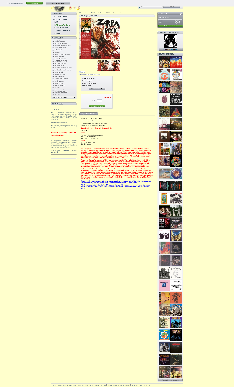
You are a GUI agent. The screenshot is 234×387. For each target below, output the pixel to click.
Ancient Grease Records (63, 70)
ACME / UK (58, 50)
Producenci (57, 38)
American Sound (60, 63)
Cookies (127, 385)
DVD (56, 22)
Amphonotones (60, 65)
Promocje (54, 385)
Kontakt (97, 385)
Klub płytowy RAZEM (138, 385)
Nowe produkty (166, 54)
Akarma (57, 52)
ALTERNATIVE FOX (61, 61)
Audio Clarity (59, 83)
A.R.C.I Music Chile (61, 43)
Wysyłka (103, 385)
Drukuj (83, 72)
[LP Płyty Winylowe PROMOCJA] (170, 47)
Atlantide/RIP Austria (61, 79)
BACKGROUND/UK (61, 92)
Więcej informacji (58, 3)
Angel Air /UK (59, 72)
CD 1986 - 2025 (60, 17)
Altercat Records (60, 59)
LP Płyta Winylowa (62, 25)
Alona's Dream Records (62, 54)
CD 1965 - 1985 (60, 19)
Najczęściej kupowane (76, 385)
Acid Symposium (60, 48)
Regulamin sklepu (113, 385)
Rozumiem (34, 3)
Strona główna (84, 13)
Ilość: (94, 100)
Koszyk (162, 13)
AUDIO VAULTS (60, 85)
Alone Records (59, 56)
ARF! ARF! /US (60, 76)
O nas (122, 385)
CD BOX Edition (61, 28)
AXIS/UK (57, 87)
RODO (148, 385)
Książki (57, 33)
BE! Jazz (58, 94)
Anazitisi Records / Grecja (63, 67)
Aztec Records (60, 90)
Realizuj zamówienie (170, 26)
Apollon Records (60, 74)
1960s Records (60, 41)
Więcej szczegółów (97, 89)
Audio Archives (59, 81)
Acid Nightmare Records (63, 45)
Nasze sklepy (89, 385)
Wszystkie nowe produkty (170, 380)
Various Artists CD (62, 31)
